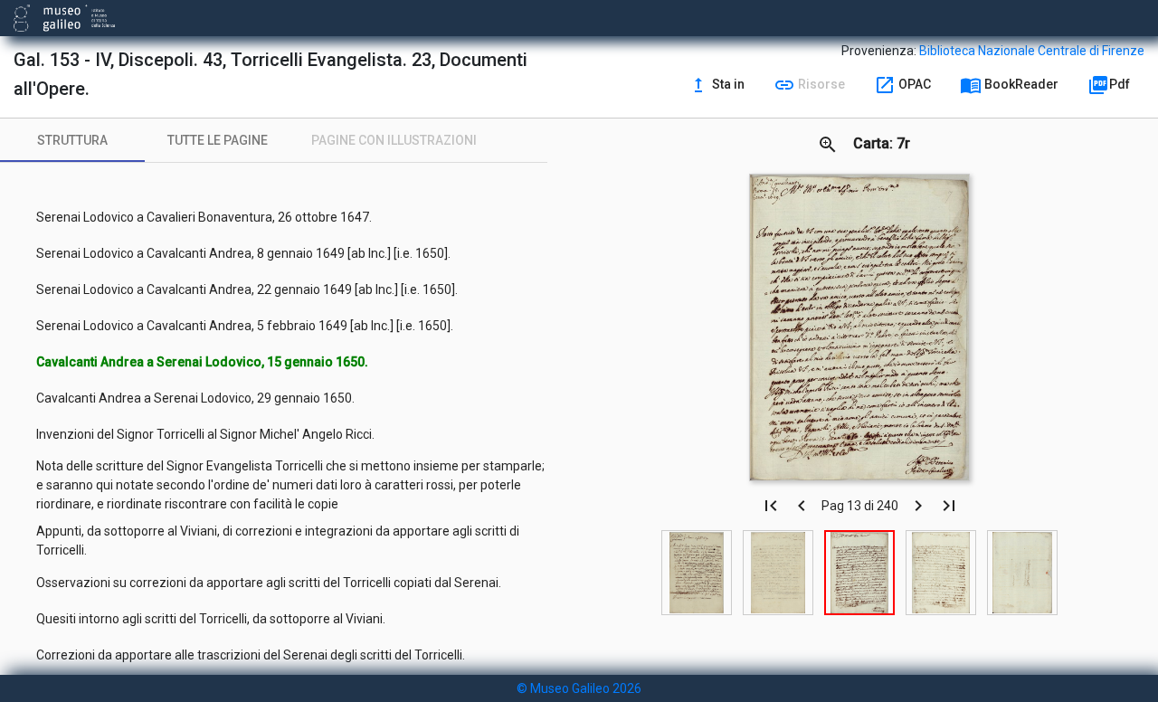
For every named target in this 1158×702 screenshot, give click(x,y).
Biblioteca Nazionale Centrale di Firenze (1031, 50)
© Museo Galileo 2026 (579, 688)
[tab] (72, 140)
